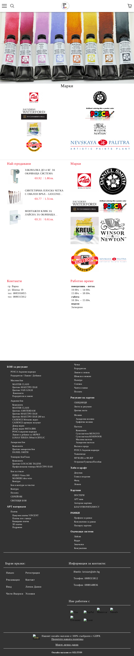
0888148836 (91, 585)
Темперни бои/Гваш (20, 457)
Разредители (80, 368)
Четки (77, 364)
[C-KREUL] (34, 129)
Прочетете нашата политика (67, 639)
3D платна (17, 524)
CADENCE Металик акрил (25, 419)
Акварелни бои (18, 442)
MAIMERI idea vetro (22, 478)
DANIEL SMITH (20, 452)
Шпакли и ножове (82, 376)
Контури (16, 481)
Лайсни (77, 536)
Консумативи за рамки (85, 522)
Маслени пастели (84, 439)
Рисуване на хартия (82, 397)
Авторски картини (83, 503)
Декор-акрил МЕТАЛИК (24, 429)
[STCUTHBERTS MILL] (34, 114)
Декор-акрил (18, 426)
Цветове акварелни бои (23, 449)
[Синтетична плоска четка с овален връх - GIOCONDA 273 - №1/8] (15, 197)
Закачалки (79, 544)
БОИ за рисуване (17, 367)
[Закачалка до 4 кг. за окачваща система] (15, 176)
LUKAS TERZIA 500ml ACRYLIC (28, 437)
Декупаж (78, 473)
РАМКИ (75, 513)
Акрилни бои (17, 401)
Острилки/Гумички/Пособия (88, 462)
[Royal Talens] (34, 98)
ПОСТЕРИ (79, 495)
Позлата (14, 493)
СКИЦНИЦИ (80, 402)
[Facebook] (73, 592)
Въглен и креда (81, 446)
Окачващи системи (82, 531)
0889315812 (91, 578)
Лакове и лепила (82, 372)
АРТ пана (78, 499)
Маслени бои (17, 380)
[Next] (128, 41)
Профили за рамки (83, 518)
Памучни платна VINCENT (25, 515)
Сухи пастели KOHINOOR (89, 436)
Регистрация (32, 573)
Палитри (78, 380)
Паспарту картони (82, 525)
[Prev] (5, 41)
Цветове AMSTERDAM (23, 411)
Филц (76, 480)
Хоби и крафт (78, 468)
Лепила (77, 484)
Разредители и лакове (22, 396)
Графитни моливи (84, 422)
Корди (77, 540)
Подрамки (17, 527)
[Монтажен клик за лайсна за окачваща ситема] (15, 217)
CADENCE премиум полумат (26, 422)
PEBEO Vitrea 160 (21, 475)
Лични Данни (33, 586)
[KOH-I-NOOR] (34, 145)
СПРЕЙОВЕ (17, 496)
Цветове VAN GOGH (22, 390)
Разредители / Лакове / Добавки (26, 375)
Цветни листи (80, 410)
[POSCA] (100, 114)
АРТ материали (16, 506)
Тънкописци (79, 454)
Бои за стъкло (17, 471)
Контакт (30, 580)
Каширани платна (20, 521)
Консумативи (80, 548)
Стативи (78, 384)
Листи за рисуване (83, 406)
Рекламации (13, 580)
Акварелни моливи (85, 419)
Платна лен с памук (21, 518)
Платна (14, 511)
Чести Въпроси (14, 593)
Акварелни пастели (85, 442)
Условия (30, 593)
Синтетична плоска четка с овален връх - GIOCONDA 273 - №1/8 (44, 192)
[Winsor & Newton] (100, 129)
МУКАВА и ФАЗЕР (83, 458)
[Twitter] (81, 592)
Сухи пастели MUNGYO (88, 433)
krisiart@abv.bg (91, 571)
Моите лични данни (67, 644)
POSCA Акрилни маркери (23, 372)
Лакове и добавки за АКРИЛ (26, 434)
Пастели (78, 426)
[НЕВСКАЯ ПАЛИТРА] (100, 144)
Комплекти (17, 393)
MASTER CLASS (20, 384)
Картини (75, 490)
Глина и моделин (82, 476)
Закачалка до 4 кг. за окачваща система (40, 172)
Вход (9, 586)
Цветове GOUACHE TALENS (26, 464)
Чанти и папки (81, 388)
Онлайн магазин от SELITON (67, 652)
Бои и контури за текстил (23, 485)
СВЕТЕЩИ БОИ (19, 500)
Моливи (78, 415)
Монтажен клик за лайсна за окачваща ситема (40, 213)
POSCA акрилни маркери (24, 431)
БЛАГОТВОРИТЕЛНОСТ (86, 507)
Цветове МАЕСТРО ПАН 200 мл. (28, 417)
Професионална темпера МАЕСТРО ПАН (32, 466)
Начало (10, 573)
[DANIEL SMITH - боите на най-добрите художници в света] (100, 98)
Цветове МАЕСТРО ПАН (24, 387)
